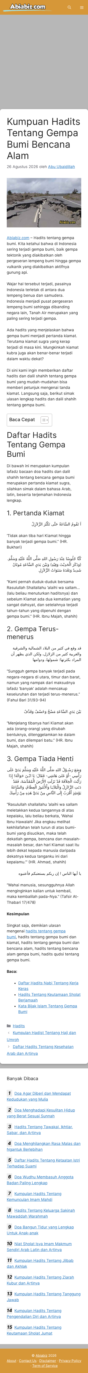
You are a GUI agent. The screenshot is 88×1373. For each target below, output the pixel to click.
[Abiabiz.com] (27, 7)
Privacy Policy (70, 1361)
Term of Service (45, 1366)
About (11, 1361)
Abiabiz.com (18, 238)
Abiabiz (41, 1355)
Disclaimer (47, 1361)
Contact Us (28, 1361)
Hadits (19, 1026)
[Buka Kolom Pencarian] (69, 7)
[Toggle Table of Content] (42, 420)
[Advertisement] (44, 63)
